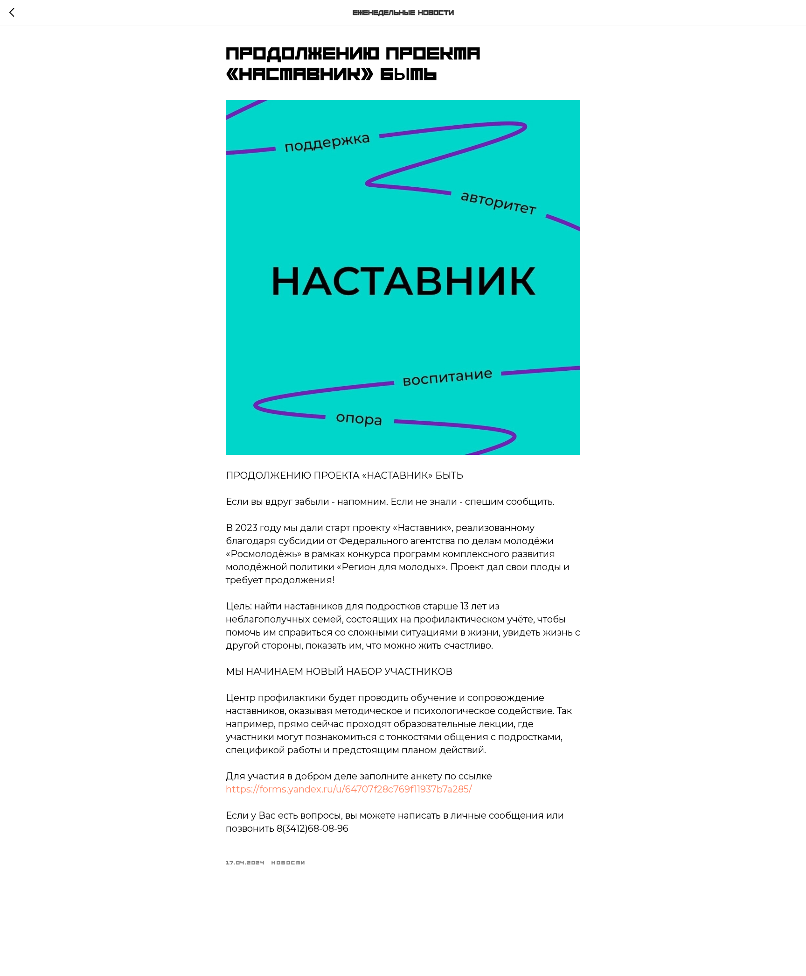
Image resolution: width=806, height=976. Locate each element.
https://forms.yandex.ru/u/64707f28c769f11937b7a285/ (349, 789)
